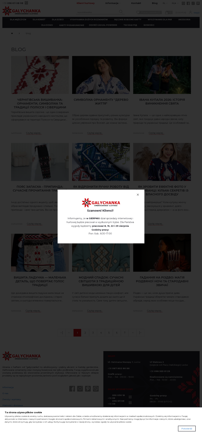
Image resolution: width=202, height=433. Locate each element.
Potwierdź (186, 428)
